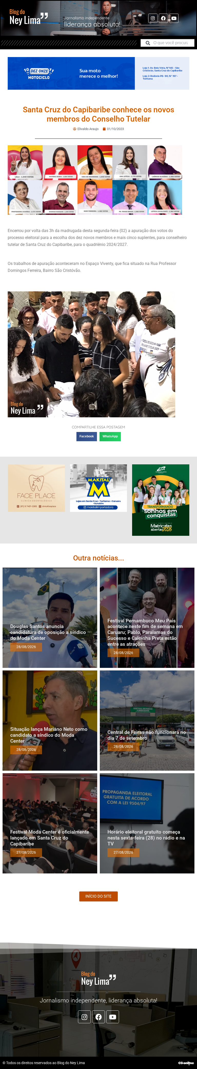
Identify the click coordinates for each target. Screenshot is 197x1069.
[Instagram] (152, 18)
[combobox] (167, 43)
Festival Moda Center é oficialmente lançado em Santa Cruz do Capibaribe (49, 838)
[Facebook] (163, 18)
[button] (86, 436)
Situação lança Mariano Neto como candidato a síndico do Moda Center (48, 735)
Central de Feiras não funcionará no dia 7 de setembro (146, 735)
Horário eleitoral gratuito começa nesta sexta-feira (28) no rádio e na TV (146, 838)
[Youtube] (174, 18)
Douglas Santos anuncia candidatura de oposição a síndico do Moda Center (48, 632)
